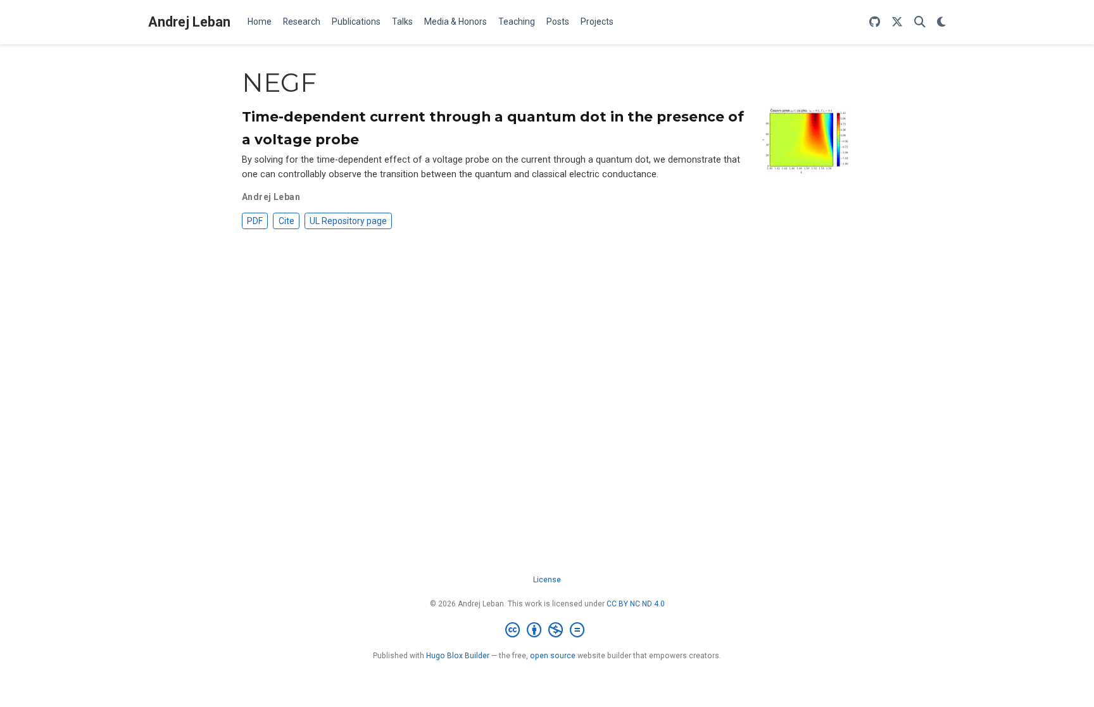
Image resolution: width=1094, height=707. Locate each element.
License (547, 579)
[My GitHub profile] (874, 22)
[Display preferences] (941, 22)
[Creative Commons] (547, 630)
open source (552, 655)
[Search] (920, 22)
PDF (255, 221)
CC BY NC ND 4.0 (636, 603)
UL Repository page (348, 221)
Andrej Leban (189, 22)
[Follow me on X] (897, 22)
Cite (286, 221)
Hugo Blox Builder (457, 655)
